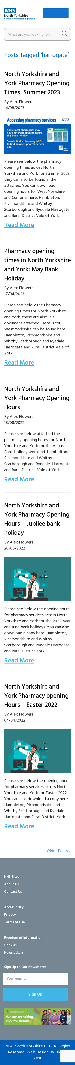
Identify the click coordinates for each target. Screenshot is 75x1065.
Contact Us (13, 892)
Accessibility (14, 907)
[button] (35, 994)
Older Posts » (59, 851)
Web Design (37, 1052)
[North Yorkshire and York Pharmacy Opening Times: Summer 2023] (37, 135)
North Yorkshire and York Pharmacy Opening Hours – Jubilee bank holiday (37, 519)
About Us (11, 884)
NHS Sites (11, 877)
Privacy (10, 915)
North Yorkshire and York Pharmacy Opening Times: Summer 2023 (37, 83)
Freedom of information (23, 938)
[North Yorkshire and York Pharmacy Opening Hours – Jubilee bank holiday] (37, 579)
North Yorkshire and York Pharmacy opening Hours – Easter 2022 (36, 696)
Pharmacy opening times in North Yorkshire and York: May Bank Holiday (37, 265)
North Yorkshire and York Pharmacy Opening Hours (37, 398)
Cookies (10, 945)
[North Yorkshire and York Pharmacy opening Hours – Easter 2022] (37, 751)
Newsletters (14, 953)
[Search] (65, 34)
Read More (19, 225)
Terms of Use (14, 922)
